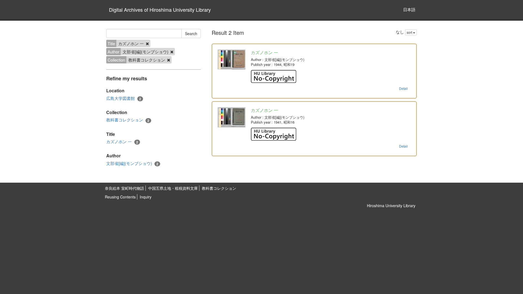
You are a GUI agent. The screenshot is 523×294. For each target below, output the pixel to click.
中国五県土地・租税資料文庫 (173, 188)
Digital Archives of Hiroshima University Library (160, 9)
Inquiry (145, 197)
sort (410, 32)
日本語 (409, 9)
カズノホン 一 (122, 142)
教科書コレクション (127, 120)
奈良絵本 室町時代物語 (124, 188)
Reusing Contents (120, 197)
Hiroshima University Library (391, 205)
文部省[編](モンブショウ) (132, 163)
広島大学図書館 (123, 98)
